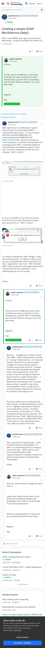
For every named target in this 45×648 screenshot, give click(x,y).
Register (32, 3)
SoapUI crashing (9, 575)
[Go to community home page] (14, 4)
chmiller (17, 580)
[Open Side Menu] (3, 3)
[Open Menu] (41, 9)
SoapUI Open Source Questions (13, 10)
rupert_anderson (15, 59)
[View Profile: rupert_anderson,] (6, 60)
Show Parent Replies (8, 117)
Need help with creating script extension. (19, 607)
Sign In (39, 3)
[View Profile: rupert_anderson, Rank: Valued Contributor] (7, 293)
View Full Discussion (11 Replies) (14, 114)
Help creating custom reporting (15, 599)
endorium (15, 602)
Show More (8, 44)
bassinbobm (16, 562)
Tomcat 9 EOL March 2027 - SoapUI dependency (22, 567)
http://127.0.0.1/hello (11, 140)
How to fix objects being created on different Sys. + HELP (22, 615)
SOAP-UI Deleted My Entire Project (16, 557)
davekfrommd (13, 16)
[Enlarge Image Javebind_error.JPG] (22, 235)
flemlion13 (16, 570)
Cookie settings (22, 637)
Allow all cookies (22, 643)
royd (14, 610)
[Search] (26, 3)
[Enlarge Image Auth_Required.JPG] (22, 170)
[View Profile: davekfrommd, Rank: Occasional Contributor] (4, 17)
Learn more (17, 630)
